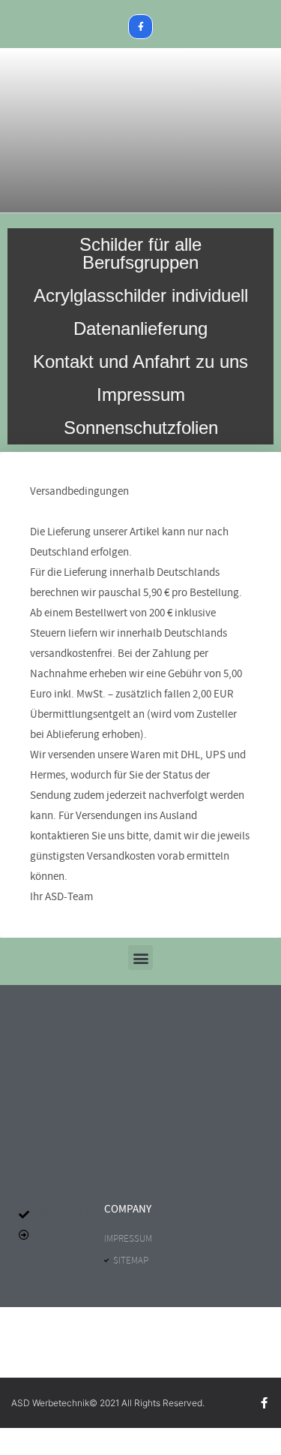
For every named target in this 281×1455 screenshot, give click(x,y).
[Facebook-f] (141, 27)
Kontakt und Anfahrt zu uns (140, 361)
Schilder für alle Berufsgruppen (140, 253)
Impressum (141, 394)
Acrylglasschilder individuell (141, 295)
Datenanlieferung (140, 328)
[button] (140, 957)
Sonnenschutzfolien (141, 427)
